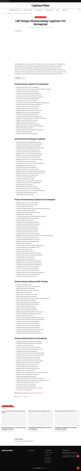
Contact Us (65, 10)
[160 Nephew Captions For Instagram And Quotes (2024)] (67, 418)
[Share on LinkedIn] (25, 396)
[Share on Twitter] (19, 396)
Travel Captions (49, 10)
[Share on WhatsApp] (28, 396)
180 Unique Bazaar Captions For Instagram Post (30, 393)
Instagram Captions (8, 13)
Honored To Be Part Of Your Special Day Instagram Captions (14, 428)
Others (57, 10)
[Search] (79, 10)
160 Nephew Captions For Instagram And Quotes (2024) (66, 428)
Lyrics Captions (48, 459)
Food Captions (38, 10)
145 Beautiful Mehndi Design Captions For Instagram (40, 428)
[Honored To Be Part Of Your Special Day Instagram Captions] (14, 418)
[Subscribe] (78, 456)
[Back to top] (78, 468)
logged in (22, 441)
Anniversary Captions (15, 10)
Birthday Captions (28, 10)
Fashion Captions (48, 461)
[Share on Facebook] (22, 396)
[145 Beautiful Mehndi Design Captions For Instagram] (40, 418)
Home (3, 13)
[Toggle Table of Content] (22, 78)
